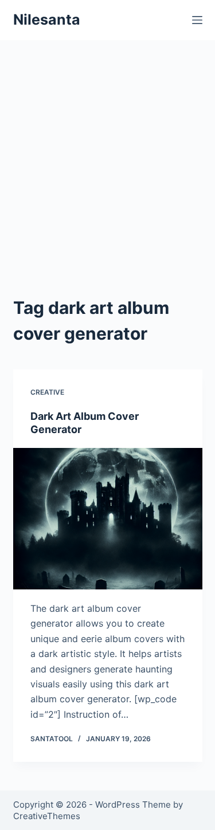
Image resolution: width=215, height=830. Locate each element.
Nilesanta (46, 19)
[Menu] (197, 20)
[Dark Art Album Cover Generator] (107, 519)
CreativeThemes (46, 816)
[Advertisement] (107, 181)
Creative (47, 392)
